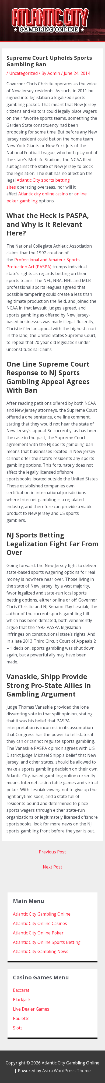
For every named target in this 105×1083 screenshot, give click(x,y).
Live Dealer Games (31, 1009)
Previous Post (52, 852)
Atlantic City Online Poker (38, 933)
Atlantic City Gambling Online (42, 914)
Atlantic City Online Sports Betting (46, 942)
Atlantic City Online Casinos (40, 923)
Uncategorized (23, 73)
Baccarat (21, 990)
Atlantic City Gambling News (40, 951)
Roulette (21, 1018)
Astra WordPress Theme (66, 1071)
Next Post (52, 867)
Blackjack (22, 1000)
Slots (18, 1028)
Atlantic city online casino (43, 194)
